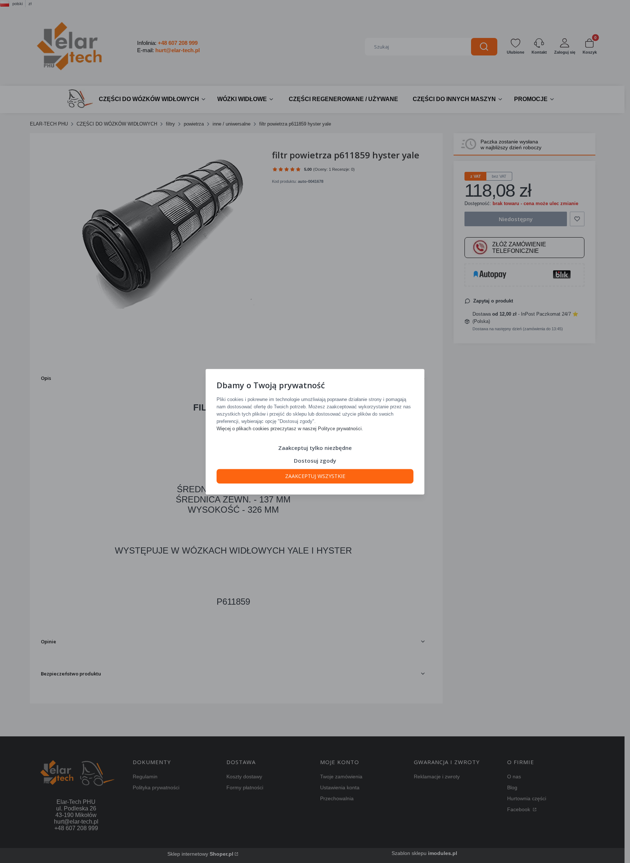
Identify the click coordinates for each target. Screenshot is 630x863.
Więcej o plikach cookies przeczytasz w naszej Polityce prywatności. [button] (290, 428)
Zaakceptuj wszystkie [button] (315, 475)
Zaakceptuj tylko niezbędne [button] (315, 447)
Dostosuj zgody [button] (315, 460)
